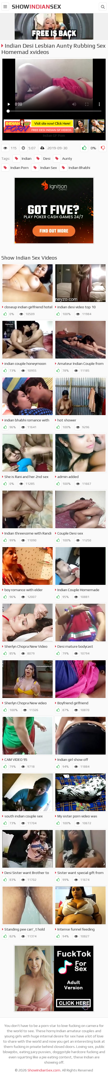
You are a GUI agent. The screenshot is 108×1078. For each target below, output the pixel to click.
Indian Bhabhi (79, 168)
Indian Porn (19, 168)
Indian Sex (48, 168)
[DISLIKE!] (103, 148)
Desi (46, 158)
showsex (36, 6)
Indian (26, 158)
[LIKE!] (84, 148)
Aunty (67, 158)
